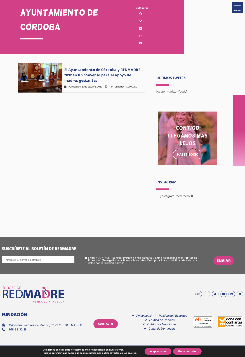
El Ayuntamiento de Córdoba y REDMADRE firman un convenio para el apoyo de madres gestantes (102, 75)
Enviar (224, 260)
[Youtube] (223, 294)
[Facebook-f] (207, 294)
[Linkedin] (231, 294)
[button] (140, 14)
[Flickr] (240, 294)
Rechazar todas (187, 351)
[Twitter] (215, 294)
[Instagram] (198, 294)
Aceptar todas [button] (158, 351)
